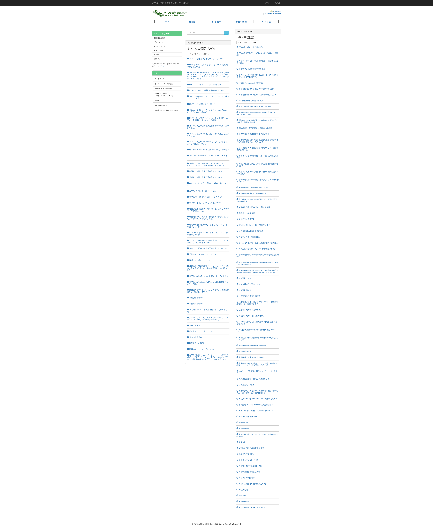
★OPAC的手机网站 (246, 477)
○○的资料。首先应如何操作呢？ (251, 82)
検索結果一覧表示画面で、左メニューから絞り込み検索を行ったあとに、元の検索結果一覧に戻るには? (208, 268)
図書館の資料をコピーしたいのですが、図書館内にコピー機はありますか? (208, 291)
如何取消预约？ (244, 351)
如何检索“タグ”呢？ (246, 385)
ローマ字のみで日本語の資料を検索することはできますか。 (208, 127)
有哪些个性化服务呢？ (247, 213)
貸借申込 (157, 59)
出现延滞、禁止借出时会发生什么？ (253, 357)
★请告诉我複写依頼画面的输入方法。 (253, 187)
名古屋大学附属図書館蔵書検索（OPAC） (171, 2)
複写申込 (157, 54)
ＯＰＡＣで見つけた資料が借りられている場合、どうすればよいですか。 (208, 142)
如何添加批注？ (244, 278)
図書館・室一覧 (241, 22)
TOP (167, 22)
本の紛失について (196, 303)
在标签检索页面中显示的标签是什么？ (253, 379)
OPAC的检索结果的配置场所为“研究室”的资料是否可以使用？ (256, 322)
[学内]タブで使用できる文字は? (202, 104)
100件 (205, 54)
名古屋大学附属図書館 (273, 13)
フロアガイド (194, 325)
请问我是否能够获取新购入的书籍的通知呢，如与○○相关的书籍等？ (257, 263)
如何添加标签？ (244, 290)
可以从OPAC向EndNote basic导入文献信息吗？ (257, 398)
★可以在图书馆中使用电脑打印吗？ (253, 483)
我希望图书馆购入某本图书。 (250, 310)
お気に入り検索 (159, 46)
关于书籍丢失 (244, 428)
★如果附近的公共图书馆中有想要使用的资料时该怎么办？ (257, 164)
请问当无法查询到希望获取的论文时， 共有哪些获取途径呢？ (257, 180)
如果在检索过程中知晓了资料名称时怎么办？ (256, 88)
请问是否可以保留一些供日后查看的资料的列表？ (258, 242)
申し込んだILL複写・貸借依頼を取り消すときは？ (206, 184)
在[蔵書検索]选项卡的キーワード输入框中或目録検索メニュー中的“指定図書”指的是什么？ (257, 364)
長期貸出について (196, 297)
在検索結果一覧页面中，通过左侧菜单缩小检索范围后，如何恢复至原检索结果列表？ (257, 392)
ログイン (277, 3)
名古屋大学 (277, 11)
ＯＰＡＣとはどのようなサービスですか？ (206, 58)
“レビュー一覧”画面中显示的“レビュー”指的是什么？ (256, 372)
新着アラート (159, 50)
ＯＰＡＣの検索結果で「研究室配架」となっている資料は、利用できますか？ (208, 241)
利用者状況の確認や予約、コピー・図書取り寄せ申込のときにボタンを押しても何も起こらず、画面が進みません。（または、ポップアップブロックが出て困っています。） (208, 75)
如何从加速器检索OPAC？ (249, 416)
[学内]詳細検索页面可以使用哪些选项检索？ (256, 128)
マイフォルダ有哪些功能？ (249, 236)
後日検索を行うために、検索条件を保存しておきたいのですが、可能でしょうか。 (208, 217)
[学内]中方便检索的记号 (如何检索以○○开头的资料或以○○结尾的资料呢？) (256, 121)
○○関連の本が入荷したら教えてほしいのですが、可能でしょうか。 (208, 233)
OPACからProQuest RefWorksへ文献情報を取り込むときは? (207, 283)
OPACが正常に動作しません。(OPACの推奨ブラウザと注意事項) (208, 65)
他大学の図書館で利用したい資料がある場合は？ (209, 149)
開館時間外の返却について (200, 343)
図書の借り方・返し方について (202, 349)
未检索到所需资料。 (246, 454)
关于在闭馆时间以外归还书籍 (250, 466)
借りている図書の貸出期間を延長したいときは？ (209, 248)
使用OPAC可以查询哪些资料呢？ (251, 69)
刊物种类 (242, 495)
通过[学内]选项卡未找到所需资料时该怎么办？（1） (256, 330)
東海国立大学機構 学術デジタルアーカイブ (165, 94)
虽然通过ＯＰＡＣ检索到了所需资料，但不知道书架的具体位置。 (257, 149)
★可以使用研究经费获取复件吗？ (252, 448)
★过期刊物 (243, 489)
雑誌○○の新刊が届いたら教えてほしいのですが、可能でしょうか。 (208, 225)
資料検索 (192, 22)
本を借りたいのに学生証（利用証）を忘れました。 (207, 310)
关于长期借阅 (244, 422)
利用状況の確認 (159, 38)
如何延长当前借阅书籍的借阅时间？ (253, 345)
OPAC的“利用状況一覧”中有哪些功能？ (254, 225)
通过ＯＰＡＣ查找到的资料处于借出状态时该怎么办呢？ (257, 157)
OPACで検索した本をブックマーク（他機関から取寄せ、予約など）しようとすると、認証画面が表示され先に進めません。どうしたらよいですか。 (208, 357)
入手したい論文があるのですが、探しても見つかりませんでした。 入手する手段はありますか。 (208, 164)
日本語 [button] (267, 3)
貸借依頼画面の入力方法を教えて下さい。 (206, 177)
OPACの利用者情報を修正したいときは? (205, 197)
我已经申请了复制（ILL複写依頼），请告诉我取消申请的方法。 (256, 200)
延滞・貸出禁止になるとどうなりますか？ (206, 260)
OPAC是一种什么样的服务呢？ (251, 47)
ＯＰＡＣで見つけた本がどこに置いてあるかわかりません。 (208, 134)
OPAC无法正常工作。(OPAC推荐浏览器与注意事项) (257, 54)
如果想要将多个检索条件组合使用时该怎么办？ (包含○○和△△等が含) (256, 113)
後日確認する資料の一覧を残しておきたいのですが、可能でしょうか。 (208, 210)
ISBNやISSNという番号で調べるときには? (206, 90)
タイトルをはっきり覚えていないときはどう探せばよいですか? (208, 97)
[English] (193, 16)
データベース (266, 22)
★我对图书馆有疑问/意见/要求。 (251, 316)
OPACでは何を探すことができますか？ (205, 84)
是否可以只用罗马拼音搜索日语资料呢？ (254, 134)
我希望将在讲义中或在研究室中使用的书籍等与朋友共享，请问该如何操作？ (257, 303)
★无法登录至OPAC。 (247, 219)
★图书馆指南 (244, 501)
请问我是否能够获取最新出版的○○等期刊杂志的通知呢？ (257, 255)
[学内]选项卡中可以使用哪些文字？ (252, 100)
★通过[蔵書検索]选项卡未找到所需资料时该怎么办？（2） (257, 338)
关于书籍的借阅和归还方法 (249, 471)
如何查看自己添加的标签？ (249, 296)
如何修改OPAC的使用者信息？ (251, 231)
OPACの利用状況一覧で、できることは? (205, 191)
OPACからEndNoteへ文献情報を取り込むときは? (209, 276)
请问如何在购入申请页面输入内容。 (253, 507)
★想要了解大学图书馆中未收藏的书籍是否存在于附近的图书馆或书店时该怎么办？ (257, 141)
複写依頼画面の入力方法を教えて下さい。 (206, 171)
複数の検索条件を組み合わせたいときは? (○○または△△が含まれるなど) (207, 111)
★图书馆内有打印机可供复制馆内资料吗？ (255, 410)
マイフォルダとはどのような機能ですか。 (206, 203)
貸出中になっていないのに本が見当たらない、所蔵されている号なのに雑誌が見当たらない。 (208, 318)
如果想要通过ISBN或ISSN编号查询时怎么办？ (257, 94)
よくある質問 (216, 22)
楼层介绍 (242, 442)
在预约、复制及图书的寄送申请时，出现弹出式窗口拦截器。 (257, 62)
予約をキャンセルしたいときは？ (202, 254)
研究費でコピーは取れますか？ (202, 331)
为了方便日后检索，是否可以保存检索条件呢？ (257, 248)
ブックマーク (159, 42)
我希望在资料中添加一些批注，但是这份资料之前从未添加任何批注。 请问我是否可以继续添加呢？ (257, 271)
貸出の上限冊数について (199, 337)
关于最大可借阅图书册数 (248, 460)
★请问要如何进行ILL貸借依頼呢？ (252, 193)
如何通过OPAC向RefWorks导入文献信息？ (255, 404)
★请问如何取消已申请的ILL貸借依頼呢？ (255, 207)
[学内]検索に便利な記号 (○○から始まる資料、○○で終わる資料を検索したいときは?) (207, 119)
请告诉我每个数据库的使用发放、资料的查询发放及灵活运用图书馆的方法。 (257, 76)
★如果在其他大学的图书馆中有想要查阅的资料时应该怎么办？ (257, 172)
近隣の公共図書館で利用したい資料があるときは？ (207, 156)
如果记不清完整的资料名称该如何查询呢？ (255, 106)
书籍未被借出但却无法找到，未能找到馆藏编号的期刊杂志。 (257, 435)
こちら (162, 66)
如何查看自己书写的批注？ (249, 284)
